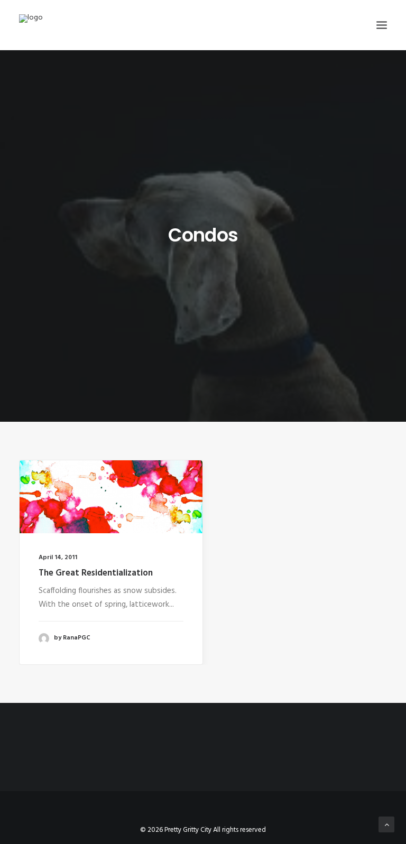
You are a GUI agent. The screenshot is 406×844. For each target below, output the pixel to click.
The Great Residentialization (96, 573)
